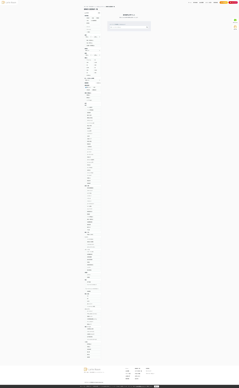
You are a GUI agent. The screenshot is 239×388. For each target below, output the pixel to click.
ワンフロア (89, 175)
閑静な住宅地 (89, 117)
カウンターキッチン (91, 247)
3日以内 (88, 89)
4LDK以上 (89, 75)
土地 (87, 20)
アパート (88, 26)
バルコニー (89, 201)
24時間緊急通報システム (92, 319)
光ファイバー (89, 303)
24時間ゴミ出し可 (90, 334)
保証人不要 (89, 125)
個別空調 (89, 224)
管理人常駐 (89, 141)
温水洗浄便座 (89, 259)
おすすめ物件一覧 (138, 371)
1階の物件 (89, 349)
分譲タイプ (89, 138)
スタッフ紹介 (208, 2)
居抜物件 (89, 183)
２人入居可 (89, 130)
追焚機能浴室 (89, 254)
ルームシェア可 (90, 162)
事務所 (97, 18)
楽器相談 (89, 112)
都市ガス (89, 227)
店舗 (93, 18)
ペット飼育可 (89, 107)
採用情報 (216, 2)
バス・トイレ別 (90, 251)
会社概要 (201, 2)
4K (87, 72)
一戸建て (88, 32)
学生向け (89, 164)
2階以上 (88, 346)
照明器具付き (89, 211)
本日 (94, 87)
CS (87, 296)
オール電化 (89, 206)
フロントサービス (90, 331)
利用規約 (147, 368)
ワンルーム (89, 59)
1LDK (96, 62)
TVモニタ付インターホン (92, 313)
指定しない (89, 87)
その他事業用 (93, 20)
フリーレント (89, 149)
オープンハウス (90, 154)
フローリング (89, 190)
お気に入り (234, 2)
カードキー (89, 151)
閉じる (156, 386)
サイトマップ (148, 371)
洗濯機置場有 (89, 221)
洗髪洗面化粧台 (90, 264)
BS (87, 298)
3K (95, 67)
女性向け (89, 170)
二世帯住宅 (89, 146)
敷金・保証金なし (90, 40)
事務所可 (89, 128)
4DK (95, 72)
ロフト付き (89, 193)
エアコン (89, 274)
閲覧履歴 (224, 2)
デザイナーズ (89, 120)
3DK (87, 70)
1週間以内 (94, 89)
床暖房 (88, 277)
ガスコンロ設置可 (90, 159)
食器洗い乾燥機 (90, 241)
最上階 (88, 351)
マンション (89, 29)
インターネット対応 (91, 306)
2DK (95, 65)
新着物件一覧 (137, 368)
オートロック (89, 311)
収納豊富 (89, 291)
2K (87, 65)
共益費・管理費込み (90, 45)
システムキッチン (90, 244)
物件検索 (195, 2)
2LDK (88, 67)
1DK (87, 62)
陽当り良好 (89, 115)
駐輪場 (88, 214)
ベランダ (89, 198)
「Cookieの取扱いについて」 (140, 386)
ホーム (189, 2)
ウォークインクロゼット (92, 284)
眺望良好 (89, 144)
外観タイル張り (90, 234)
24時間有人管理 (90, 328)
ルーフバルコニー (90, 203)
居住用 (88, 18)
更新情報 (127, 378)
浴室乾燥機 (89, 256)
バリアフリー (89, 133)
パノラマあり (89, 100)
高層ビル (89, 178)
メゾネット (89, 195)
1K (95, 59)
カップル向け (89, 167)
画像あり (88, 95)
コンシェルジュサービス (92, 339)
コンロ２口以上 (90, 239)
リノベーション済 (90, 123)
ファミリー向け (90, 172)
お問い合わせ (235, 22)
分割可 (88, 136)
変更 (99, 12)
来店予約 (235, 29)
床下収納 (89, 281)
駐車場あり (89, 344)
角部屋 (88, 357)
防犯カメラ (89, 324)
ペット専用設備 (90, 109)
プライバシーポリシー (150, 373)
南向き (88, 354)
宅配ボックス (89, 316)
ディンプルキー (90, 321)
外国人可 (89, 157)
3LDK (96, 70)
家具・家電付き (90, 219)
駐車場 (88, 23)
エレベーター (89, 208)
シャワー (89, 267)
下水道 (88, 229)
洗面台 (88, 262)
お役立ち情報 (137, 373)
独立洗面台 (89, 270)
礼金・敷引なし (90, 42)
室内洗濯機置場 (90, 187)
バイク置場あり (90, 216)
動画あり (88, 97)
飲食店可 (89, 180)
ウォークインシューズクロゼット (91, 288)
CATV (88, 301)
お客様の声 (128, 376)
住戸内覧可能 (89, 336)
